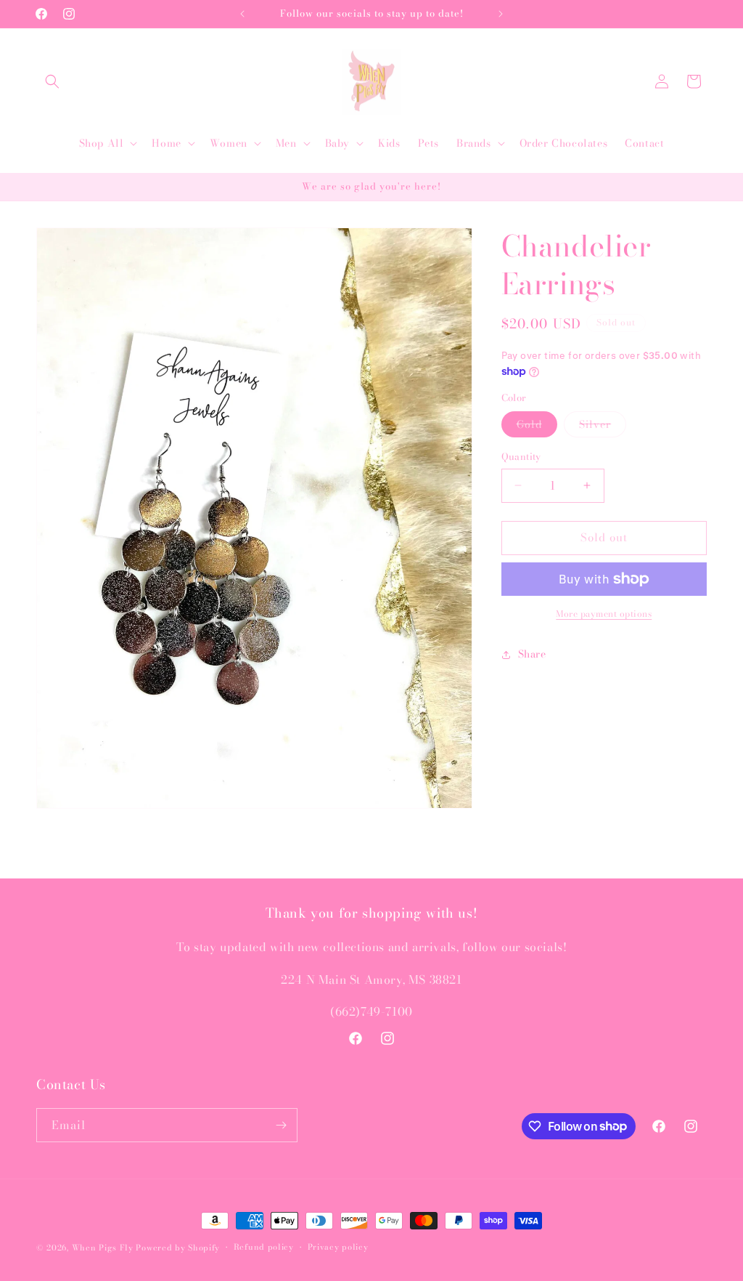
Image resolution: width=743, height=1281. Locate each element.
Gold (537, 426)
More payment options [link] (604, 614)
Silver (602, 426)
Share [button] (532, 654)
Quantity (521, 457)
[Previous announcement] (242, 14)
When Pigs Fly (103, 1247)
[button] (52, 81)
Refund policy (264, 1247)
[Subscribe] (281, 1125)
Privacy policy (338, 1247)
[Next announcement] (501, 14)
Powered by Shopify (178, 1247)
